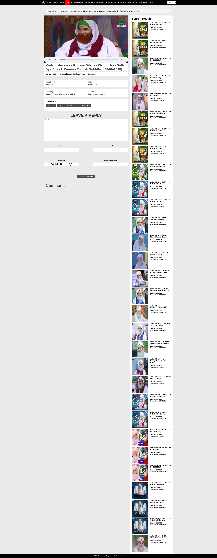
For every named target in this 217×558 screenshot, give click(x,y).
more (152, 2)
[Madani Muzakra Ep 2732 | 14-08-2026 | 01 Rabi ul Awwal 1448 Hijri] (140, 154)
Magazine (121, 2)
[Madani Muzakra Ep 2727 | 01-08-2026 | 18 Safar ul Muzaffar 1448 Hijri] (140, 419)
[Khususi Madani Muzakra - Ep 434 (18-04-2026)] (140, 472)
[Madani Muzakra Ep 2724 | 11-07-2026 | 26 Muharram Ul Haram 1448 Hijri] (140, 525)
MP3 (61, 105)
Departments (132, 2)
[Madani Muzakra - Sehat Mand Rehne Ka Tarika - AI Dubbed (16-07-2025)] (140, 384)
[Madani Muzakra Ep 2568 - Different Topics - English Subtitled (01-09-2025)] (140, 242)
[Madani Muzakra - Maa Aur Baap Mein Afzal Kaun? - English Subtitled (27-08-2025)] (140, 295)
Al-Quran (55, 2)
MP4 (50, 105)
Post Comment (86, 177)
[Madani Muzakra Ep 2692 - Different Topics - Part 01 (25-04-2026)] (140, 543)
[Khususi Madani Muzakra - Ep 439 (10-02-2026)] (140, 65)
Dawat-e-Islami (52, 11)
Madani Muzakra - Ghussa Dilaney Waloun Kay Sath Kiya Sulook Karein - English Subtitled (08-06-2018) (105, 11)
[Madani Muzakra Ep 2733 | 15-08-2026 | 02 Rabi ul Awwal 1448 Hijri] (140, 136)
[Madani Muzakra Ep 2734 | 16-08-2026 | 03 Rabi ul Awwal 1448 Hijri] (140, 118)
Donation (108, 2)
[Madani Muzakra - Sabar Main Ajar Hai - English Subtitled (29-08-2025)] (140, 260)
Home (49, 2)
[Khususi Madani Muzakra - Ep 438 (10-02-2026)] (140, 83)
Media (68, 2)
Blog (115, 2)
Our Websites (143, 2)
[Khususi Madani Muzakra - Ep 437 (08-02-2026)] (140, 101)
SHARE (83, 105)
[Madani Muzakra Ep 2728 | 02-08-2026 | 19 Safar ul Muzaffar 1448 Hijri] (140, 402)
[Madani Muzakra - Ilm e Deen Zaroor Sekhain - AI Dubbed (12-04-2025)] (140, 331)
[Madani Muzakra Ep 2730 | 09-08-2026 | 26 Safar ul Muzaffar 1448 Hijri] (140, 189)
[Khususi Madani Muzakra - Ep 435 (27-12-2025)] (140, 455)
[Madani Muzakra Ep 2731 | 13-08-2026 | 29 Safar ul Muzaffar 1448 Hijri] (140, 172)
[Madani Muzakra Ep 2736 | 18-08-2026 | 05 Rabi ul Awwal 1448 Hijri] (140, 30)
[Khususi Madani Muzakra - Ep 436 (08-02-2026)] (140, 437)
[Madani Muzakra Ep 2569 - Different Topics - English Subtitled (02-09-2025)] (140, 225)
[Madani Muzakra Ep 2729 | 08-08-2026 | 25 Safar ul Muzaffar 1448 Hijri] (140, 207)
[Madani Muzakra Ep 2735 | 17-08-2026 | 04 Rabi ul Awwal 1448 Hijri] (140, 48)
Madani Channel (76, 2)
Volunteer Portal (90, 2)
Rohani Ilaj (99, 2)
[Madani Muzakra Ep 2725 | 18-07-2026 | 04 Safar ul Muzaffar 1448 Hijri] (140, 508)
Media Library (64, 11)
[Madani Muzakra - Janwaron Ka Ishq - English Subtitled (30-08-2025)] (140, 313)
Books (62, 2)
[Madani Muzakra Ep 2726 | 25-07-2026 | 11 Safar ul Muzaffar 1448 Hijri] (140, 490)
